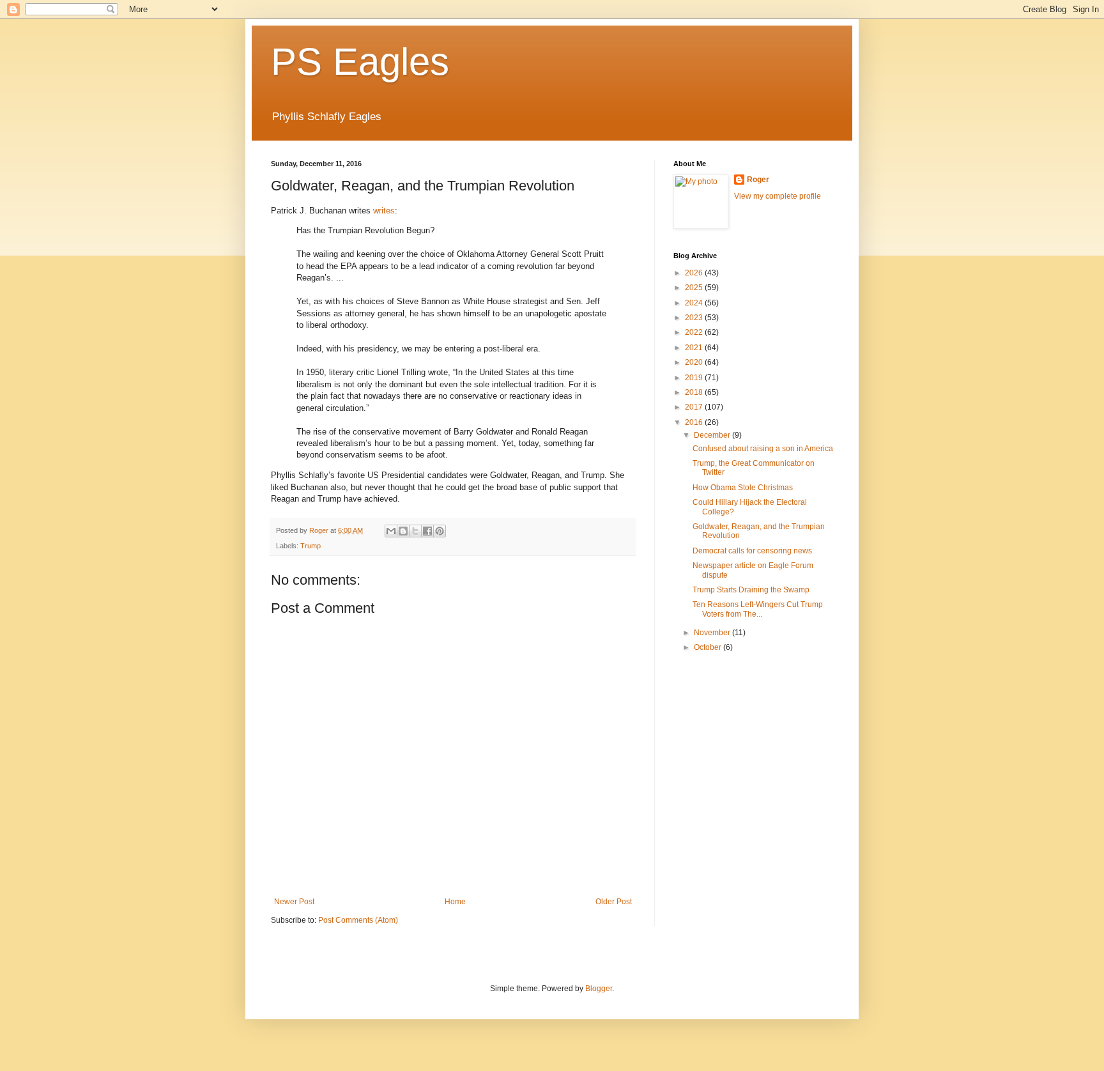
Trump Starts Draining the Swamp (751, 589)
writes (384, 210)
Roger (758, 179)
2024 (695, 302)
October (708, 647)
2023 (695, 317)
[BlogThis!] (403, 531)
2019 (695, 377)
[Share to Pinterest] (439, 531)
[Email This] (391, 531)
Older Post (613, 901)
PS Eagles (360, 61)
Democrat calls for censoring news (752, 550)
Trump (310, 546)
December (713, 435)
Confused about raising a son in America (763, 448)
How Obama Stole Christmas (743, 487)
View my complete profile (777, 196)
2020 (695, 362)
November (713, 632)
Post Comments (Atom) (358, 920)
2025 (695, 287)
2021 (695, 347)
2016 (695, 422)
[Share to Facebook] (427, 531)
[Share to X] (415, 531)
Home (455, 901)
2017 (695, 407)
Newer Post (294, 901)
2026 (695, 272)
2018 (695, 392)
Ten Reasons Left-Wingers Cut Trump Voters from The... (758, 609)
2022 (695, 332)
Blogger (598, 988)
